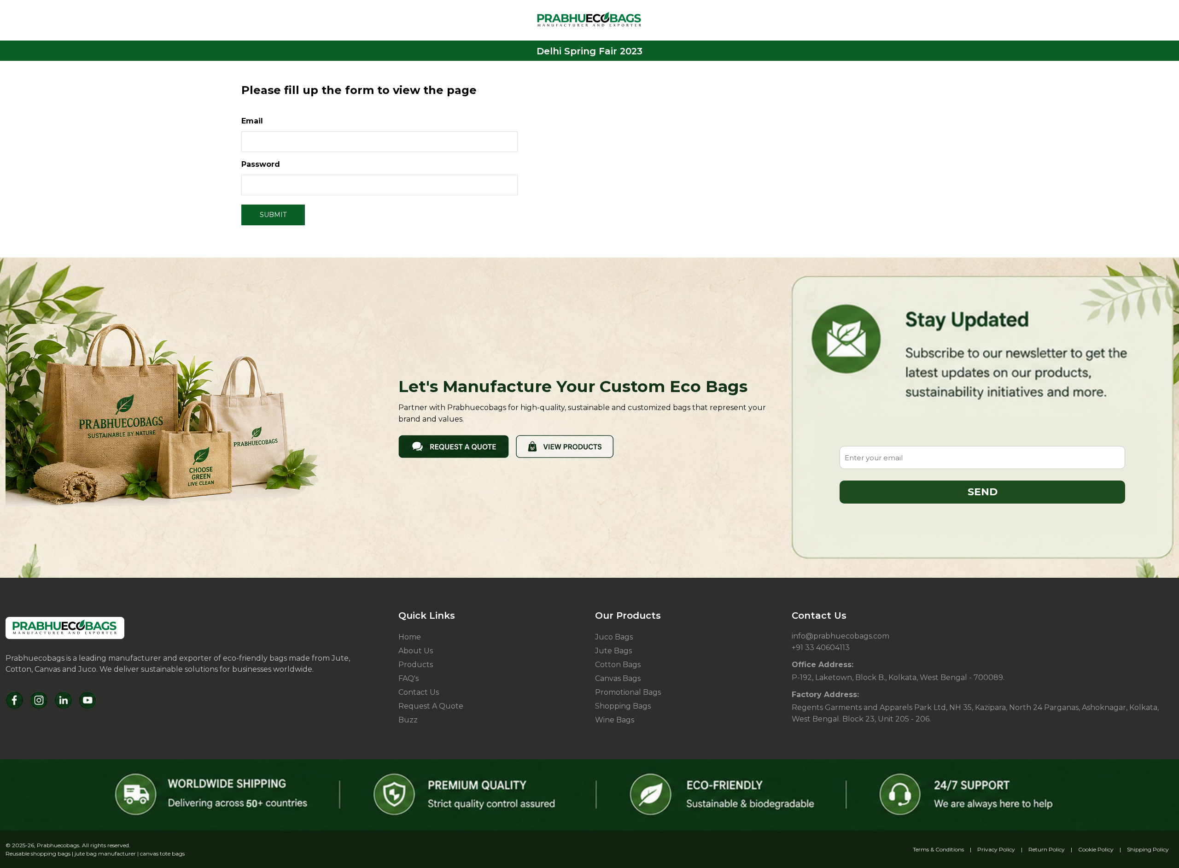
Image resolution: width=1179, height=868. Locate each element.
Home (409, 637)
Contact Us (418, 692)
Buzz (408, 720)
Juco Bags (614, 637)
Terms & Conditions (938, 849)
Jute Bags (613, 650)
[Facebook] (14, 700)
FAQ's (408, 678)
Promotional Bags (628, 692)
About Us (415, 650)
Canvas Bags (618, 678)
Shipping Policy (1148, 849)
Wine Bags (614, 720)
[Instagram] (39, 700)
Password (260, 164)
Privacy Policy (996, 849)
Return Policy (1046, 849)
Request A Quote (430, 706)
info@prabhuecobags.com (840, 636)
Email (252, 121)
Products (415, 664)
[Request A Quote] (453, 446)
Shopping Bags (623, 706)
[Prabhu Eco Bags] (65, 628)
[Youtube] (88, 700)
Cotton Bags (618, 664)
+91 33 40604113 (821, 647)
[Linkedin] (63, 700)
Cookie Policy (1096, 849)
